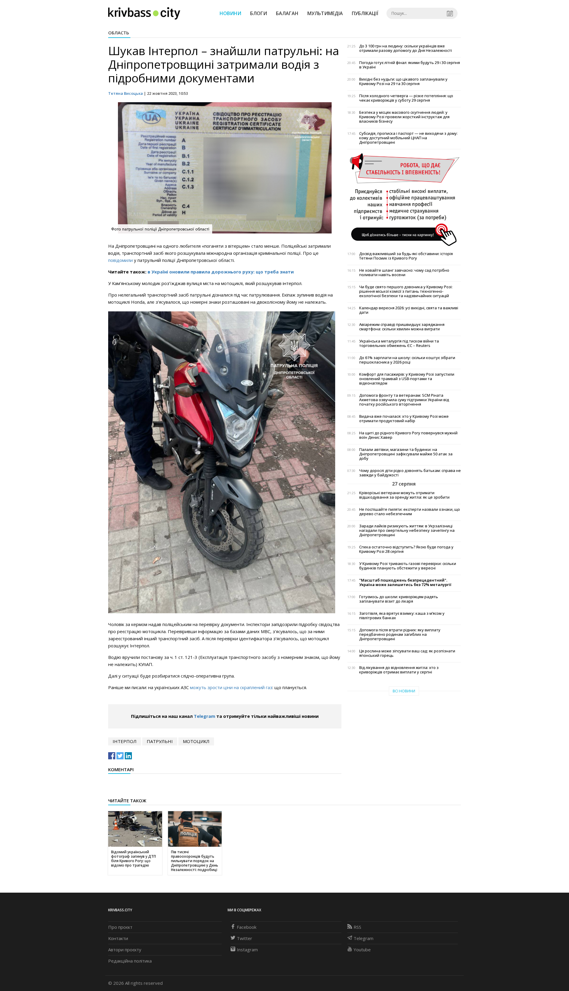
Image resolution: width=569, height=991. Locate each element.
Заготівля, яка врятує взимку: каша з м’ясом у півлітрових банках (402, 615)
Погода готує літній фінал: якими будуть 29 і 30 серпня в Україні (409, 64)
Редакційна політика (130, 961)
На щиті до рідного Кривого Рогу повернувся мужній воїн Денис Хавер (408, 435)
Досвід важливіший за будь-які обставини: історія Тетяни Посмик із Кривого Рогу (406, 256)
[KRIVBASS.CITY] (144, 13)
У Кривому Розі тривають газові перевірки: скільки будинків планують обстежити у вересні (407, 565)
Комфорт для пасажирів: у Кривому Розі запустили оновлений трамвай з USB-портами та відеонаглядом (406, 378)
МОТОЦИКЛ (196, 741)
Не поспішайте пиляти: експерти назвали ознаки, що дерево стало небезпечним (409, 511)
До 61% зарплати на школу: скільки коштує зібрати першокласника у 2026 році (407, 360)
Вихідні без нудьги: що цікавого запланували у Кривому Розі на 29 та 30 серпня (403, 81)
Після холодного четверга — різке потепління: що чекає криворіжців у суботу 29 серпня (406, 98)
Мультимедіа (325, 13)
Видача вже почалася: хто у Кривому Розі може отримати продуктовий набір (404, 418)
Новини (230, 13)
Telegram (204, 716)
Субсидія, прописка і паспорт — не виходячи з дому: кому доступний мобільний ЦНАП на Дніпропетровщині (408, 138)
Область (118, 33)
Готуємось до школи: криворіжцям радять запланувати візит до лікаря (398, 599)
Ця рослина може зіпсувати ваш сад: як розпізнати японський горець (407, 653)
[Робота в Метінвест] (404, 199)
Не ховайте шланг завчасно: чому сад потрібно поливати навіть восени (404, 272)
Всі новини (404, 691)
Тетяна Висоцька (125, 93)
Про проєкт (120, 927)
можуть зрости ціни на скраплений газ (231, 687)
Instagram (247, 949)
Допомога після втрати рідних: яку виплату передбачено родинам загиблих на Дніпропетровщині (399, 634)
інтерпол (125, 741)
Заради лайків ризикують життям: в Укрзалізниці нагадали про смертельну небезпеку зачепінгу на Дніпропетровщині (407, 530)
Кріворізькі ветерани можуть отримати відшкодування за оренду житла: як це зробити (404, 495)
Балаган (287, 13)
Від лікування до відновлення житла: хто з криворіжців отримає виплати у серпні (399, 669)
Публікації (365, 13)
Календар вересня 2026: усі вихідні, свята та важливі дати (408, 310)
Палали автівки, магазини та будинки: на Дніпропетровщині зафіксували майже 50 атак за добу (406, 454)
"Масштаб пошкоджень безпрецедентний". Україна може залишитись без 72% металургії (405, 582)
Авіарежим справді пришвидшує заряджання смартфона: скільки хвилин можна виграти (402, 326)
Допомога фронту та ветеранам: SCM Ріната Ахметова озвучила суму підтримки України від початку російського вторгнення (404, 399)
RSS (357, 927)
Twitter (244, 938)
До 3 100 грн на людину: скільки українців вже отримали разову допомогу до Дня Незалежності (405, 48)
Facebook (246, 927)
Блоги (258, 13)
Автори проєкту (124, 949)
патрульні (160, 741)
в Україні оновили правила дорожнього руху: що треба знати (221, 272)
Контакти (118, 938)
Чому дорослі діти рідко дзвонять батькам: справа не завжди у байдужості (410, 472)
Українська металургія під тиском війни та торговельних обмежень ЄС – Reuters (399, 343)
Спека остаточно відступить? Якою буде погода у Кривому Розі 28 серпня (406, 549)
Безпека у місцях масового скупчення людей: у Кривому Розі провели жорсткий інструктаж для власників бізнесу (404, 117)
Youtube (362, 949)
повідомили (120, 260)
